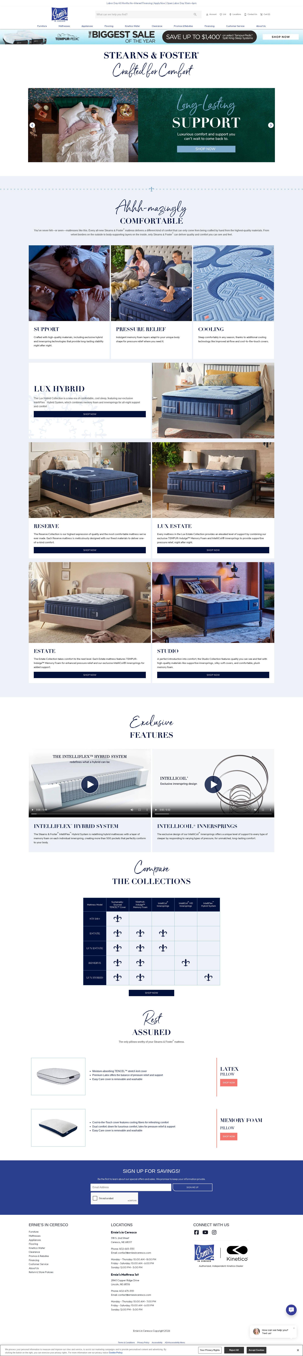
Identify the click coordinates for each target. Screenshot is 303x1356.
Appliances (87, 26)
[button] (207, 14)
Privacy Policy (143, 1342)
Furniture (42, 26)
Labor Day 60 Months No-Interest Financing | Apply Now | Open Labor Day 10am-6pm (151, 3)
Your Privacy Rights (210, 1350)
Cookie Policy (115, 1352)
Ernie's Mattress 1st (125, 1274)
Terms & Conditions (126, 1342)
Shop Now (151, 992)
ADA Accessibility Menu (175, 1342)
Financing (209, 26)
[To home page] (59, 14)
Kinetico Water (132, 26)
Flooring (109, 26)
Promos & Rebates (183, 26)
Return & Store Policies (41, 1272)
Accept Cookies (256, 1350)
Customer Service (235, 26)
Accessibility (157, 1342)
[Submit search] (195, 14)
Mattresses (64, 26)
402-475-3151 (126, 1290)
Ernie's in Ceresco (124, 1232)
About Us (261, 26)
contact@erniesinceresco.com (134, 1252)
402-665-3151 (126, 1248)
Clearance (157, 26)
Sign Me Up (193, 1187)
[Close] (297, 1350)
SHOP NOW (89, 414)
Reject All (234, 1350)
